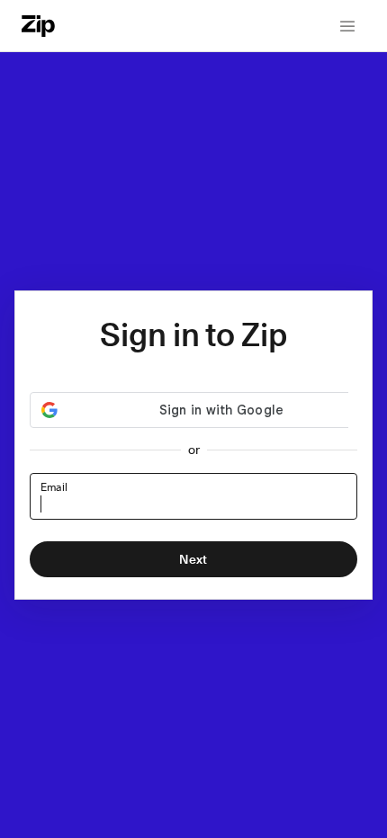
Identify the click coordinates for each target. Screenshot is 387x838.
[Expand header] (347, 26)
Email (53, 487)
